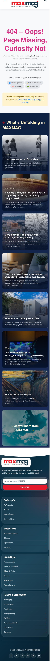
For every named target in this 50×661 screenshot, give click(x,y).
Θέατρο (7, 538)
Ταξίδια (7, 618)
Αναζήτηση (25, 487)
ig (28, 656)
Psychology (36, 99)
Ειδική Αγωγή (9, 613)
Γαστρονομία (9, 562)
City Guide (8, 627)
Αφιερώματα (9, 514)
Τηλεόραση (8, 543)
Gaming (7, 547)
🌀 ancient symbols (15, 83)
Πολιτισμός (8, 505)
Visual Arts (24, 102)
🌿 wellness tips (32, 86)
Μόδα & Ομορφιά (11, 566)
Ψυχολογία (8, 580)
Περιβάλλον (9, 609)
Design (7, 576)
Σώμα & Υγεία (9, 571)
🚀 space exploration (34, 83)
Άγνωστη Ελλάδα (11, 623)
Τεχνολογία (8, 604)
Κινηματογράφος (11, 533)
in (33, 656)
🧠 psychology (17, 86)
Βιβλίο (6, 510)
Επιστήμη (8, 600)
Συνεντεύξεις (9, 519)
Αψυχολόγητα (9, 585)
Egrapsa (7, 632)
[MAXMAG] (25, 4)
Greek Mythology (24, 99)
